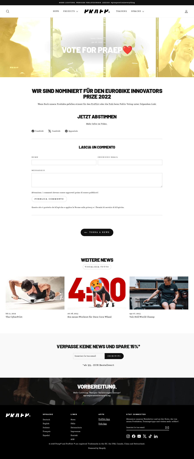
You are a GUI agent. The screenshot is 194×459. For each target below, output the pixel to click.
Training (121, 11)
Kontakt (74, 435)
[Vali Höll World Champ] (159, 293)
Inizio (93, 38)
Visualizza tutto (97, 267)
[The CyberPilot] (35, 293)
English (46, 424)
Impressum (75, 431)
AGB (72, 439)
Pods (111, 104)
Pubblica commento (49, 199)
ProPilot (95, 104)
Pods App (103, 424)
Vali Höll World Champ (142, 316)
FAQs (73, 424)
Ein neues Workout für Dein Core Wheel (90, 316)
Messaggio (38, 170)
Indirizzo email (108, 157)
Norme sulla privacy (83, 207)
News (56, 11)
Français (46, 431)
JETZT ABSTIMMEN (96, 116)
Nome (35, 157)
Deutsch (46, 420)
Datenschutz (76, 428)
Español (46, 435)
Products (69, 11)
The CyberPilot (14, 316)
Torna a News (99, 232)
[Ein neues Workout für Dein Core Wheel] (97, 293)
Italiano (46, 428)
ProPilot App (104, 419)
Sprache (136, 11)
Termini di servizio (104, 207)
